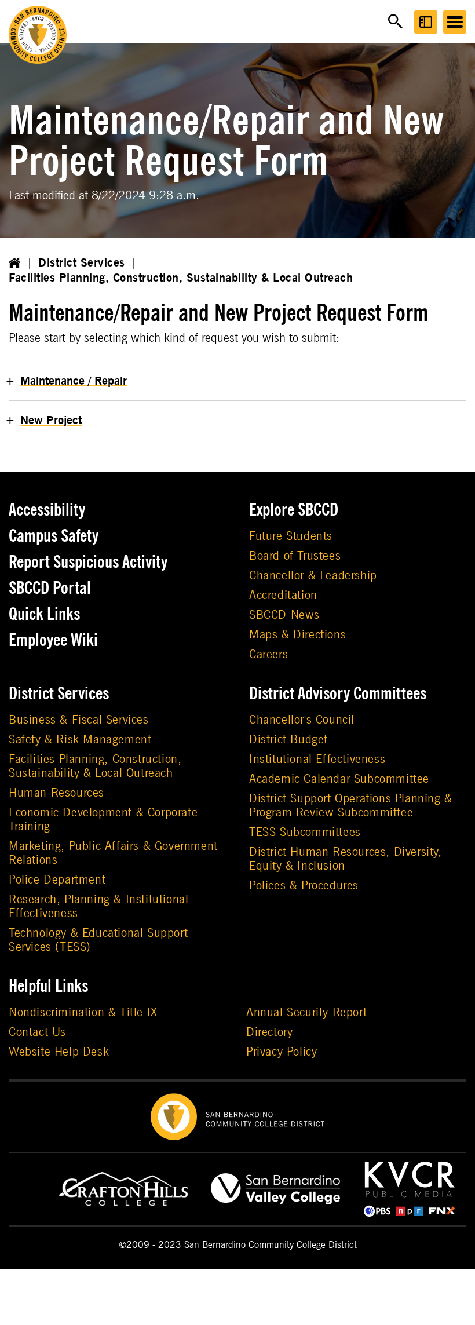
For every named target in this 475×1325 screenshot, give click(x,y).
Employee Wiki (53, 640)
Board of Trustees (295, 556)
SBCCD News (284, 615)
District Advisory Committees (337, 693)
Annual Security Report (306, 1012)
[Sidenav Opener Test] (425, 22)
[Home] (15, 263)
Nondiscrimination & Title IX (83, 1012)
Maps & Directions (297, 635)
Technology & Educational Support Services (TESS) (98, 940)
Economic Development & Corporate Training (103, 819)
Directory (269, 1032)
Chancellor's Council (302, 720)
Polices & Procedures (304, 885)
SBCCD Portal (50, 588)
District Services (81, 263)
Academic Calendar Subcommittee (339, 779)
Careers (268, 654)
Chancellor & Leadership (313, 575)
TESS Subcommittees (305, 832)
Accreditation (283, 595)
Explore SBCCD (293, 510)
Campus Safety (53, 536)
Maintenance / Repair (73, 381)
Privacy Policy (281, 1052)
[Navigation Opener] (454, 22)
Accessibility (47, 510)
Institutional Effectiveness (317, 759)
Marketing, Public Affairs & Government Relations (113, 853)
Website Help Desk (59, 1052)
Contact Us (37, 1032)
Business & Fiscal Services (79, 720)
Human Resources (56, 793)
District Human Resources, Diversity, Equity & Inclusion (345, 859)
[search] (395, 21)
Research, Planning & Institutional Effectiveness (98, 906)
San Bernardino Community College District (270, 1245)
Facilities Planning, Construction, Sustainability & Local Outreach (181, 278)
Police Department (57, 880)
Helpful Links (48, 986)
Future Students (290, 536)
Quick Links (44, 614)
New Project (51, 420)
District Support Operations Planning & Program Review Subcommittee (350, 805)
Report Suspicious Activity (88, 562)
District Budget (288, 739)
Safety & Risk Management (80, 739)
